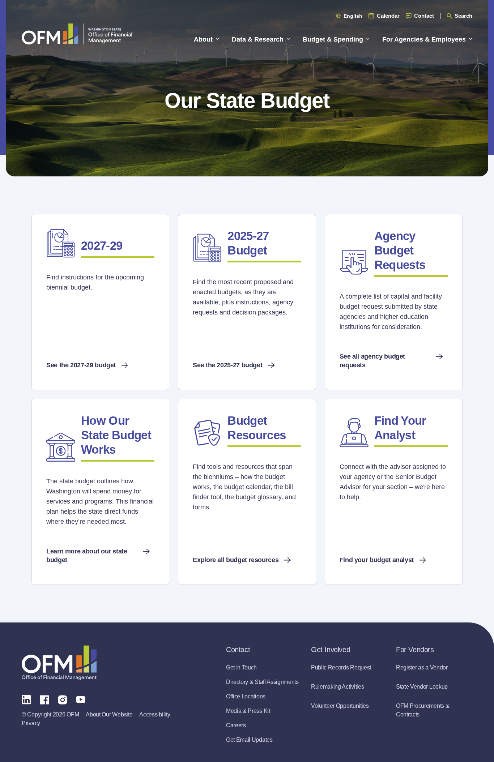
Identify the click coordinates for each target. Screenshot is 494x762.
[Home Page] (59, 662)
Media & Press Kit (248, 711)
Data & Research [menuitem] (258, 39)
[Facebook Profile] (44, 699)
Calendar (388, 16)
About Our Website (109, 714)
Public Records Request (341, 667)
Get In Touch (241, 667)
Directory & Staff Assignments (262, 682)
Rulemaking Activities (337, 687)
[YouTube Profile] (80, 699)
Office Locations (245, 696)
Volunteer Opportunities (340, 706)
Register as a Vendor (422, 667)
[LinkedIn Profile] (26, 699)
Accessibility (154, 714)
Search (463, 16)
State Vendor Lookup (422, 687)
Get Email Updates (249, 740)
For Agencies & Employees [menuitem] (424, 39)
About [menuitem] (203, 39)
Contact (424, 16)
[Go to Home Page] (77, 33)
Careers (236, 725)
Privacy (31, 723)
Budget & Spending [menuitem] (333, 39)
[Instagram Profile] (62, 699)
